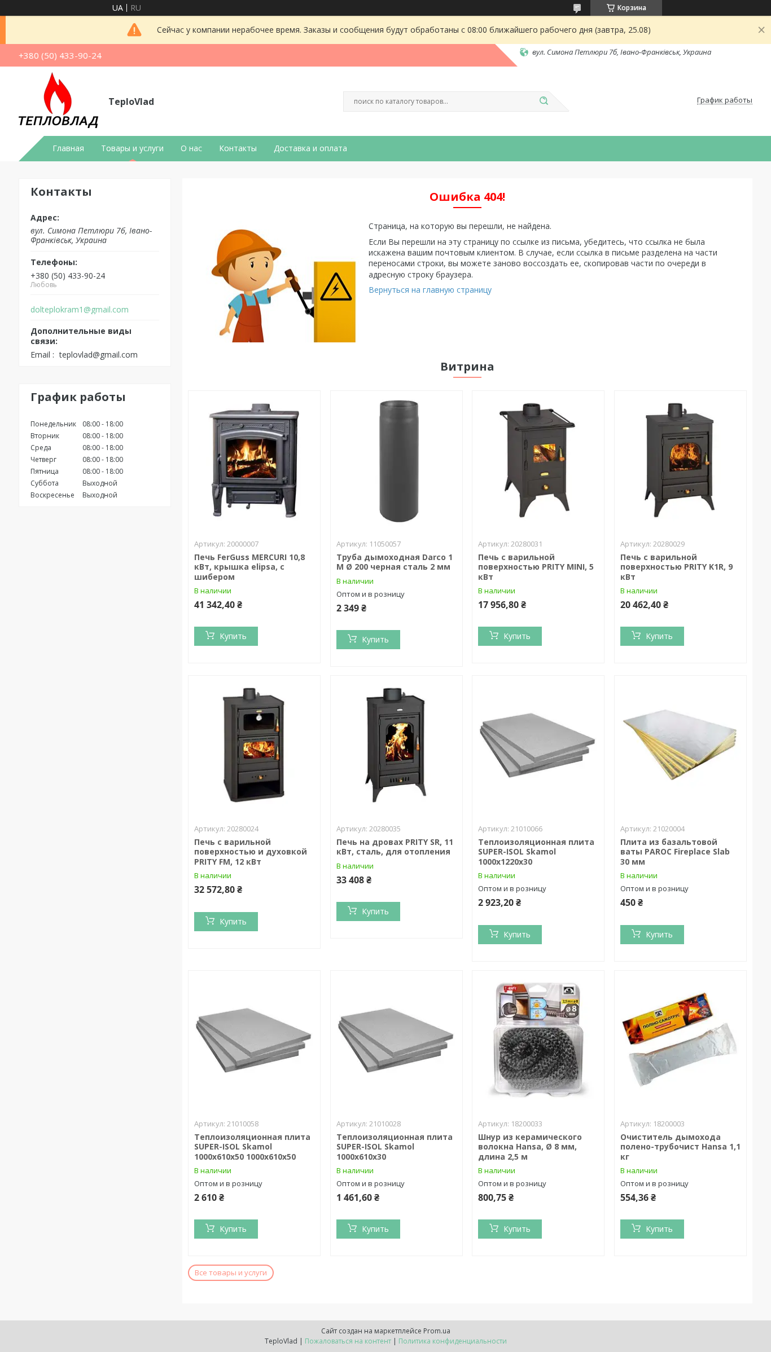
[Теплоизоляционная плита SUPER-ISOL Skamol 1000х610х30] (396, 1041)
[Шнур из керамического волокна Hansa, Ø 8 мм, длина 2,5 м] (538, 1041)
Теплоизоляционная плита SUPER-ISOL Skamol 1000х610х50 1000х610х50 (252, 1146)
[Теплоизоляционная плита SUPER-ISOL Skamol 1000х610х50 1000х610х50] (254, 1041)
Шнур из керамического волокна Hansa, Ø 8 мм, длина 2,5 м (530, 1146)
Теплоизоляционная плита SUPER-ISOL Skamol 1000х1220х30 (536, 851)
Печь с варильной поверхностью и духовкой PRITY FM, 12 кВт (250, 851)
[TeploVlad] (58, 100)
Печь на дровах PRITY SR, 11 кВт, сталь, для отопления (394, 846)
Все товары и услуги (231, 1272)
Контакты (238, 148)
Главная (68, 148)
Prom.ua (436, 1331)
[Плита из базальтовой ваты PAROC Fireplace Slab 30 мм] (680, 746)
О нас (191, 148)
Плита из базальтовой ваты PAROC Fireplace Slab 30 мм (675, 851)
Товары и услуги (132, 148)
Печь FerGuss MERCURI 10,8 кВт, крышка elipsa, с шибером (249, 567)
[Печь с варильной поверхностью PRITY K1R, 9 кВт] (680, 461)
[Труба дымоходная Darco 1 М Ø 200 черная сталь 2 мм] (396, 461)
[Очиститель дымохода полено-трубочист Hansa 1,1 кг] (680, 1041)
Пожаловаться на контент (348, 1341)
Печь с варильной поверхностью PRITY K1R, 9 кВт (676, 567)
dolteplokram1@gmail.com (79, 310)
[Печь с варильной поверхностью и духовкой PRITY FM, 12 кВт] (254, 746)
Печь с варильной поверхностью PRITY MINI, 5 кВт (536, 567)
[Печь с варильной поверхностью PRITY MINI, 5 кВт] (538, 461)
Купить (233, 636)
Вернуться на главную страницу (430, 289)
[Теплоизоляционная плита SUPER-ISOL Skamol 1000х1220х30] (538, 746)
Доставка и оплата (310, 148)
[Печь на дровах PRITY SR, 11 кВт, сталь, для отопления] (396, 746)
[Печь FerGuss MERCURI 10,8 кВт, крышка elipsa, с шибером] (254, 461)
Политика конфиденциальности (452, 1341)
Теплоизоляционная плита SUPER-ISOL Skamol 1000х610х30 (394, 1146)
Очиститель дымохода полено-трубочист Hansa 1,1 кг (680, 1146)
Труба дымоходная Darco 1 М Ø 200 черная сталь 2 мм (394, 562)
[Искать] (543, 101)
